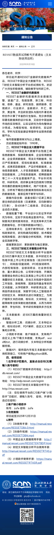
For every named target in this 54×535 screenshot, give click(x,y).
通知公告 (22, 46)
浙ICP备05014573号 (42, 500)
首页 (12, 46)
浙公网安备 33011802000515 (29, 504)
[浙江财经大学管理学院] (18, 4)
